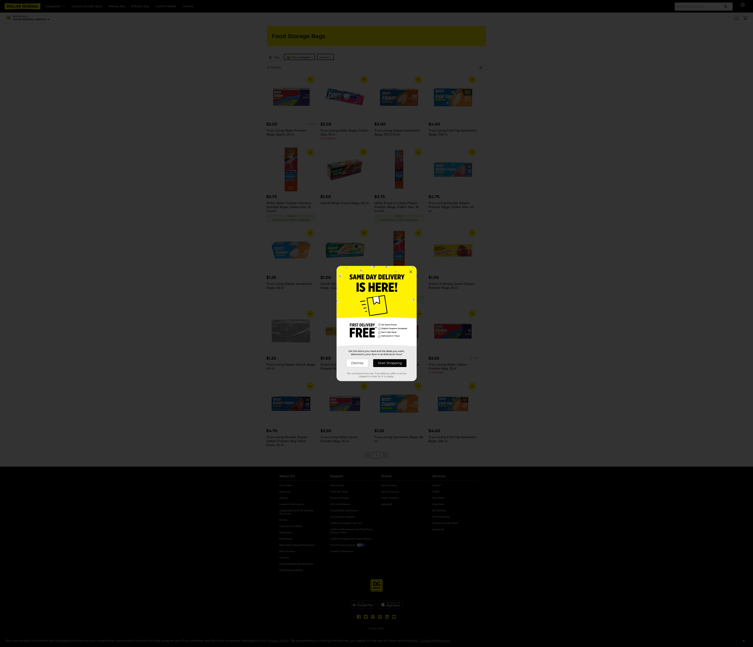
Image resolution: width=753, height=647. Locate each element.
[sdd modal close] (410, 271)
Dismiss (357, 363)
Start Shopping (390, 363)
